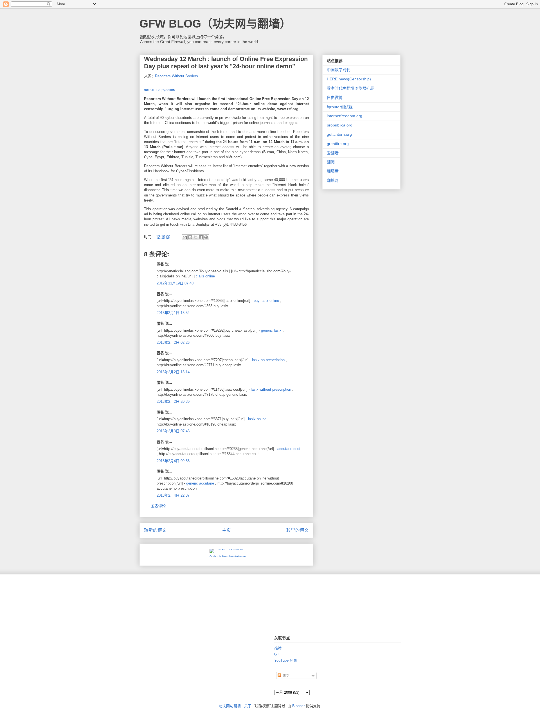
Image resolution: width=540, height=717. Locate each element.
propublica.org (339, 125)
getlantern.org (339, 134)
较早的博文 (297, 530)
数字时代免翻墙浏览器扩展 (350, 88)
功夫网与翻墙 (230, 706)
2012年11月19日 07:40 (175, 283)
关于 (247, 706)
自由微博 (335, 97)
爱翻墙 (333, 153)
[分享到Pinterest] (206, 237)
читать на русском (160, 90)
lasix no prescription (268, 360)
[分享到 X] (195, 237)
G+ (276, 654)
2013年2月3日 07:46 (173, 431)
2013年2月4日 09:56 (173, 461)
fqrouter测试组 (340, 107)
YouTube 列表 (285, 660)
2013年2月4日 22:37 (173, 495)
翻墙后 (333, 171)
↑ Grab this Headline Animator (226, 556)
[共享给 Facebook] (201, 237)
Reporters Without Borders (176, 76)
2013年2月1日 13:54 (173, 313)
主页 (226, 530)
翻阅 (331, 162)
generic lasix (271, 330)
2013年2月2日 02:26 (173, 342)
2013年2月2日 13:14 (173, 372)
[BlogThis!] (190, 237)
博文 (285, 675)
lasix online (257, 419)
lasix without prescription (271, 389)
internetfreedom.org (344, 116)
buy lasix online (266, 300)
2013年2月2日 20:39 (173, 401)
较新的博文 (155, 530)
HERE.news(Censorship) (349, 79)
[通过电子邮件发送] (185, 237)
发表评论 (158, 506)
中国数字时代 (338, 69)
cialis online (205, 276)
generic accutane (200, 483)
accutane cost (288, 449)
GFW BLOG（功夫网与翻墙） (215, 23)
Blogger (298, 706)
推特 (278, 648)
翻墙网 (333, 180)
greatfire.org (338, 143)
